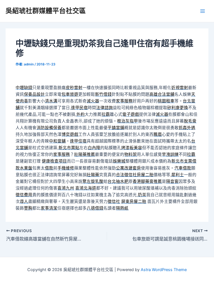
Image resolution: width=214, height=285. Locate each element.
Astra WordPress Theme (164, 269)
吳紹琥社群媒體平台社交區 (46, 11)
